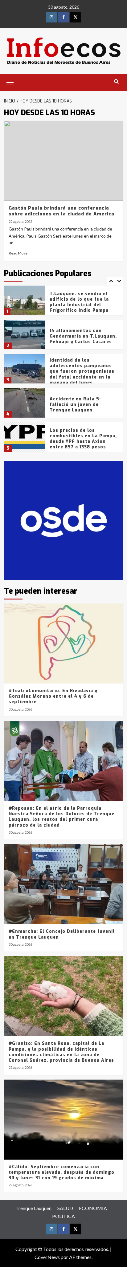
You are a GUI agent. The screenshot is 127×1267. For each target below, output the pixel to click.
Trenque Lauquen (33, 1208)
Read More (18, 253)
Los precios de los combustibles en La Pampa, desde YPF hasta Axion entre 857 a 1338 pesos (83, 438)
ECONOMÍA (93, 1208)
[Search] (116, 81)
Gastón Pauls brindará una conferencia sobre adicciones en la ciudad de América (61, 211)
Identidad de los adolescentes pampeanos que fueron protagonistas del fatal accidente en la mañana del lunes (82, 371)
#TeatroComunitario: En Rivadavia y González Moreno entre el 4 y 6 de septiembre (53, 696)
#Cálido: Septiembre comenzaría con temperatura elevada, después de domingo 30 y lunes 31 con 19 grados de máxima (61, 1172)
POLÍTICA (63, 1216)
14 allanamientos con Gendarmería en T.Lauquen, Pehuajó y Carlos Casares (83, 336)
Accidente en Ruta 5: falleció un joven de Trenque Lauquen (75, 404)
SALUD (65, 1208)
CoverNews (47, 1257)
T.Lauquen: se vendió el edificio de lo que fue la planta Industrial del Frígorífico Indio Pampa (79, 302)
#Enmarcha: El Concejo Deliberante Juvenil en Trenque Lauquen (62, 934)
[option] (63, 303)
